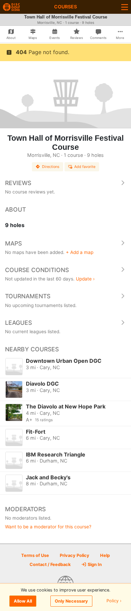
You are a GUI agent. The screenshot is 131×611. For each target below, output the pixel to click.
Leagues (18, 322)
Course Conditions (37, 269)
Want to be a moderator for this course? (48, 526)
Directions (50, 166)
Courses (65, 6)
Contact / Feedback (50, 564)
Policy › (114, 601)
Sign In (94, 564)
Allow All (23, 601)
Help (105, 555)
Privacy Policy (74, 555)
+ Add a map (79, 252)
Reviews (18, 182)
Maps (13, 243)
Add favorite (84, 166)
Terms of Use (35, 555)
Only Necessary (71, 601)
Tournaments (27, 296)
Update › (85, 278)
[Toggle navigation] (124, 7)
